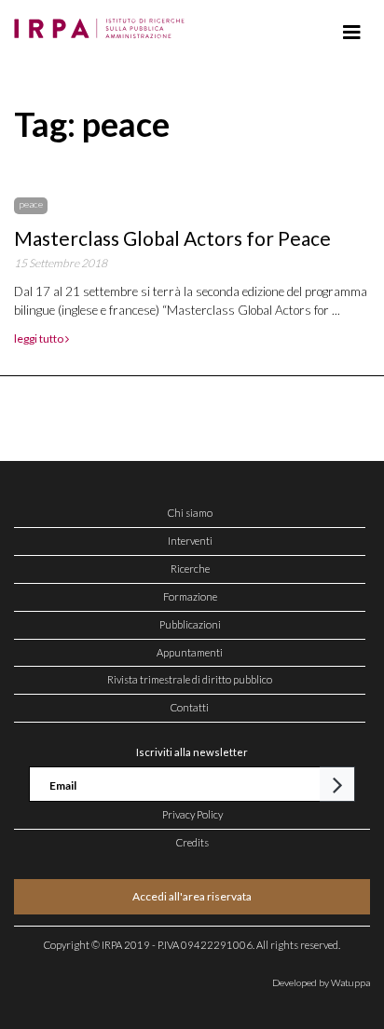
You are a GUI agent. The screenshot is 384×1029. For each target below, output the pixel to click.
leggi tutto (39, 338)
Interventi (190, 541)
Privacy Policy (192, 814)
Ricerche (190, 568)
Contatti (190, 707)
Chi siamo (190, 513)
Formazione (190, 596)
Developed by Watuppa (321, 982)
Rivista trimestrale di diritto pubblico (189, 679)
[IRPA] (103, 23)
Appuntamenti (190, 652)
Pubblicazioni (190, 624)
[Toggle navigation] (352, 33)
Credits (192, 842)
